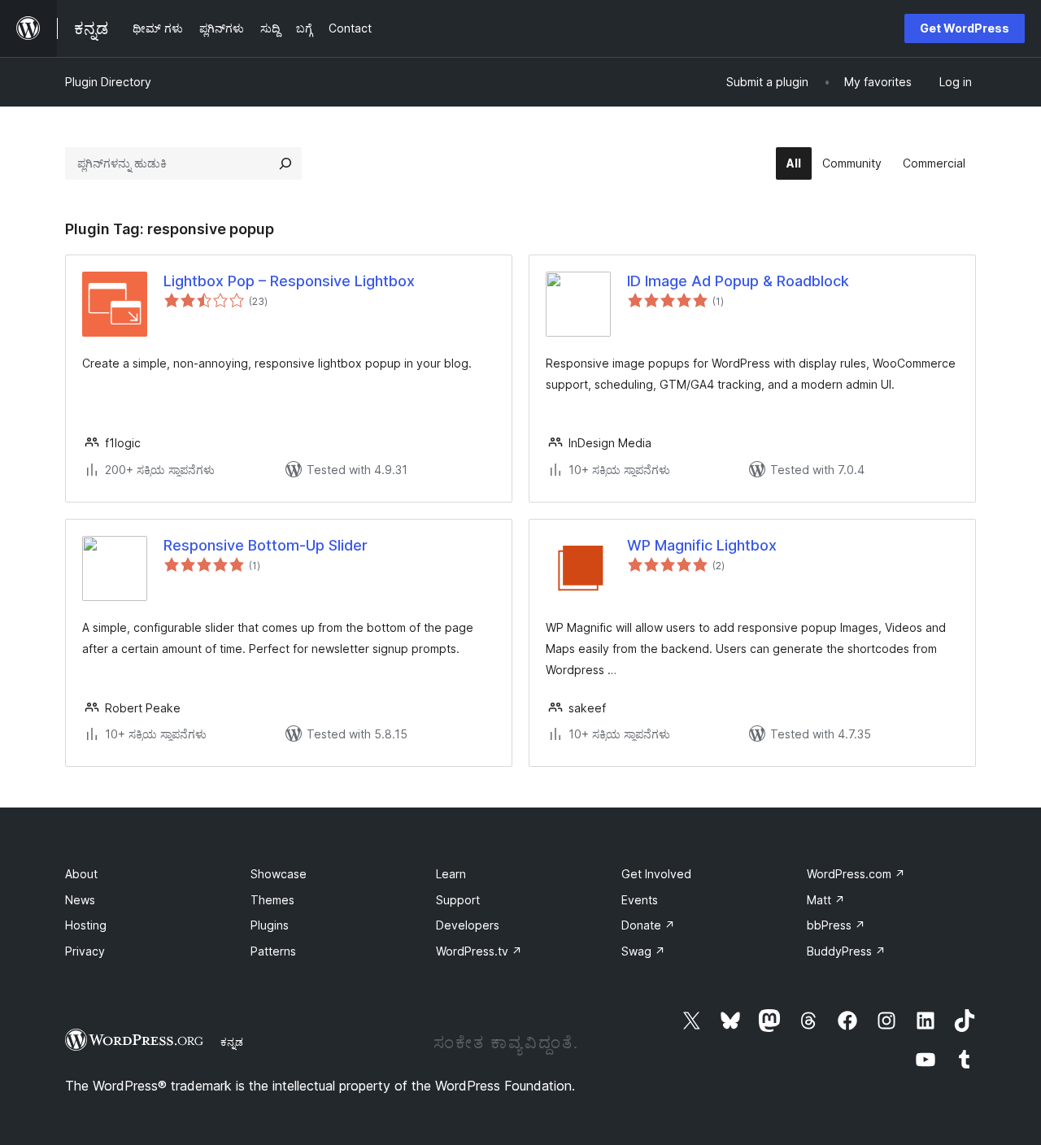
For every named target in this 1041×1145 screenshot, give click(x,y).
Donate (648, 925)
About (81, 874)
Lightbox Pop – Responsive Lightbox (289, 281)
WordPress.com (856, 874)
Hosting (86, 925)
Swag (643, 951)
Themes (272, 900)
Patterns (273, 951)
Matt (826, 900)
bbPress (836, 925)
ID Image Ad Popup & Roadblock (738, 281)
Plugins (269, 925)
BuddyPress (846, 951)
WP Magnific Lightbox (702, 545)
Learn (451, 874)
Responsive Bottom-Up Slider (265, 545)
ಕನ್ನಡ (231, 1041)
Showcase (278, 874)
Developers (467, 925)
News (80, 900)
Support (458, 900)
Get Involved (656, 874)
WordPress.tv (479, 951)
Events (639, 900)
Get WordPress (964, 28)
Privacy (85, 951)
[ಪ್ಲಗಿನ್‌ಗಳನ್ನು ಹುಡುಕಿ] (285, 163)
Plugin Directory (108, 82)
